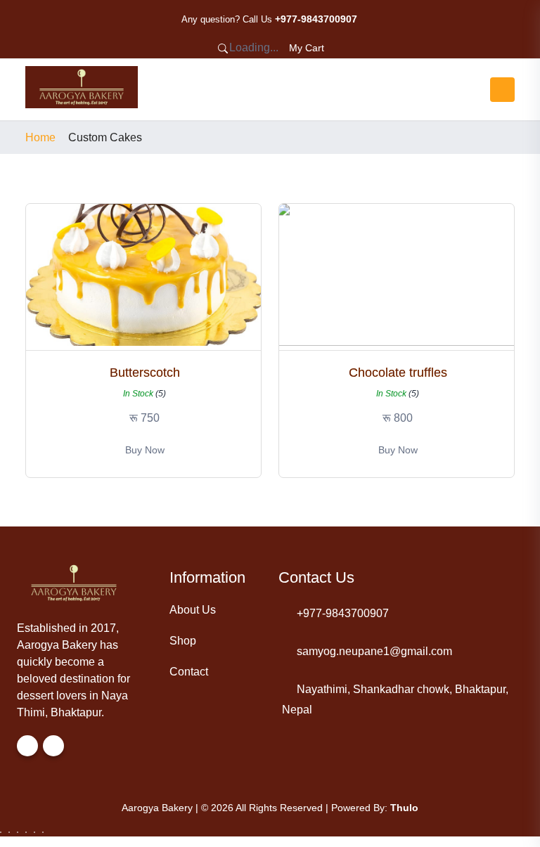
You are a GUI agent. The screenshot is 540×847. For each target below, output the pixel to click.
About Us (192, 610)
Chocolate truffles (398, 373)
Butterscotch (145, 373)
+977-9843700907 (343, 613)
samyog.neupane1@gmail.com (374, 651)
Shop (182, 641)
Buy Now (145, 449)
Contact (188, 672)
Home (40, 137)
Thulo (404, 807)
